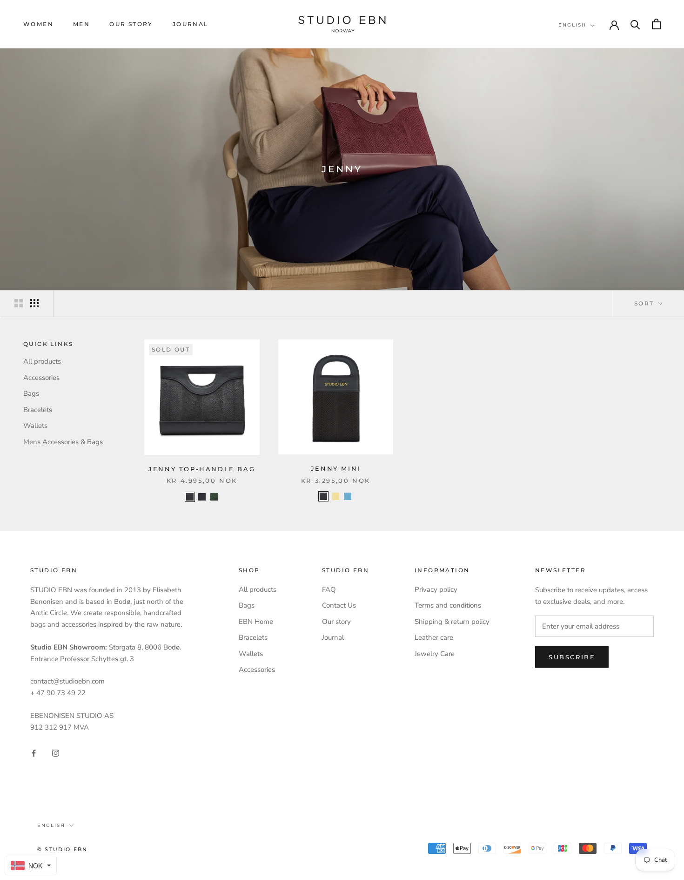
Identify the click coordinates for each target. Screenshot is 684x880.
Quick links (48, 343)
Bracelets (37, 409)
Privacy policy (436, 589)
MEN (81, 23)
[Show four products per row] (34, 303)
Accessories (41, 377)
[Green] (214, 497)
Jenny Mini (336, 468)
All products (42, 361)
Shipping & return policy (452, 621)
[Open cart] (656, 24)
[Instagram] (55, 752)
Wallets (35, 425)
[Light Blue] (347, 496)
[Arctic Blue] (202, 497)
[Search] (635, 24)
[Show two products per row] (18, 303)
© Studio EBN (62, 849)
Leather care (434, 637)
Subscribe (572, 657)
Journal (190, 23)
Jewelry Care (435, 653)
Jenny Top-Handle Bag (201, 469)
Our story (131, 23)
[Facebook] (33, 752)
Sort (645, 303)
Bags (31, 393)
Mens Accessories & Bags (63, 442)
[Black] (190, 497)
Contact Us (339, 605)
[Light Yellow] (335, 496)
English (572, 25)
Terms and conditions (448, 605)
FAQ (329, 589)
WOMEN (38, 23)
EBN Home (256, 621)
